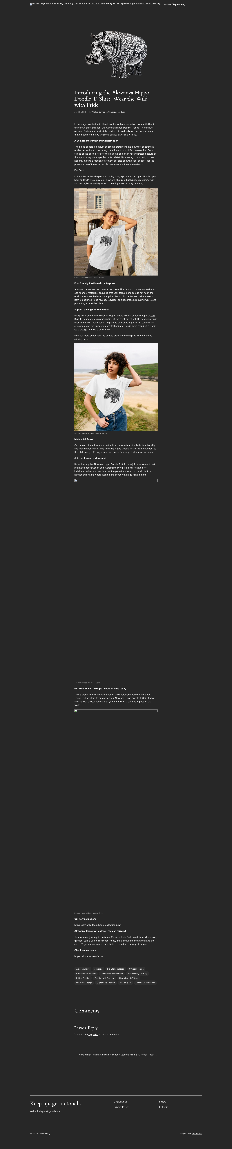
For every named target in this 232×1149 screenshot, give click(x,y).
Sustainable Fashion (106, 983)
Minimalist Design (84, 983)
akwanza (98, 969)
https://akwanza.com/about (89, 956)
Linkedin (163, 1107)
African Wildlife (83, 969)
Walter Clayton (98, 112)
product (121, 112)
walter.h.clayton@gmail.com (45, 1111)
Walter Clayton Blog (174, 4)
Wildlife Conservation (145, 983)
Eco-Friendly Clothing (137, 973)
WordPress (197, 1133)
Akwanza (112, 112)
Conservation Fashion (86, 973)
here (85, 339)
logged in (93, 1034)
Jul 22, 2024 (80, 112)
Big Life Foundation (115, 969)
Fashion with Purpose (104, 978)
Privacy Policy (121, 1107)
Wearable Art (125, 983)
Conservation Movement (112, 973)
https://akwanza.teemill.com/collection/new (97, 925)
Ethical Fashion (83, 978)
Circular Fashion (136, 969)
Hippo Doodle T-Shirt (128, 978)
